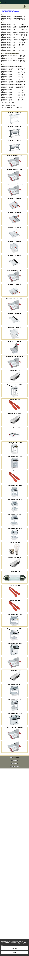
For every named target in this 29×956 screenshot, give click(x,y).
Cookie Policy (14, 763)
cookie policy (13, 942)
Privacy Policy (14, 760)
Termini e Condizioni (14, 766)
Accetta (14, 948)
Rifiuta (14, 952)
